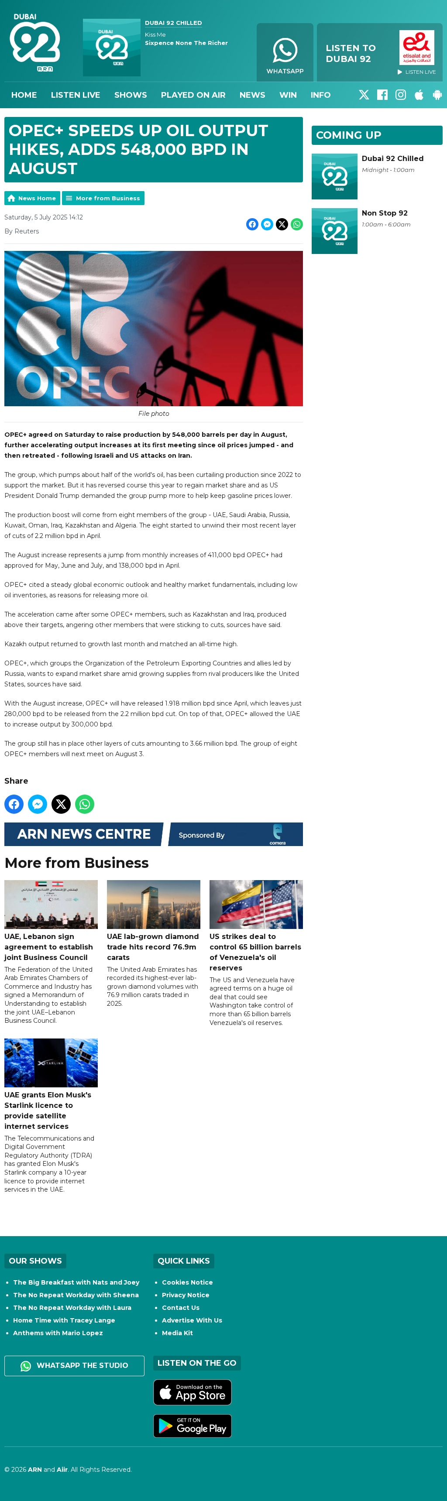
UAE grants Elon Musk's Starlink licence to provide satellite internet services (47, 1111)
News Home (37, 198)
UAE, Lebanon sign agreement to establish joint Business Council (48, 947)
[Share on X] (282, 224)
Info (321, 95)
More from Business (108, 198)
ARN (35, 1470)
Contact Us (180, 1308)
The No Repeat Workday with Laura (72, 1308)
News (252, 95)
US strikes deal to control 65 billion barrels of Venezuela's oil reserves (255, 952)
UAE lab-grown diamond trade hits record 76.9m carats (153, 947)
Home (24, 95)
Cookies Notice (187, 1282)
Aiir (62, 1470)
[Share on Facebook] (252, 224)
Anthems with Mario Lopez (58, 1333)
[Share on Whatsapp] (297, 224)
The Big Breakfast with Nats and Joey (76, 1282)
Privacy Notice (186, 1295)
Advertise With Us (192, 1320)
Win (288, 95)
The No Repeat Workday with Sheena (76, 1295)
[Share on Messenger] (267, 224)
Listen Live (75, 95)
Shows (130, 95)
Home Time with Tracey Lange (64, 1320)
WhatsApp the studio (81, 1365)
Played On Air (193, 95)
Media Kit (177, 1333)
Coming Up (349, 135)
